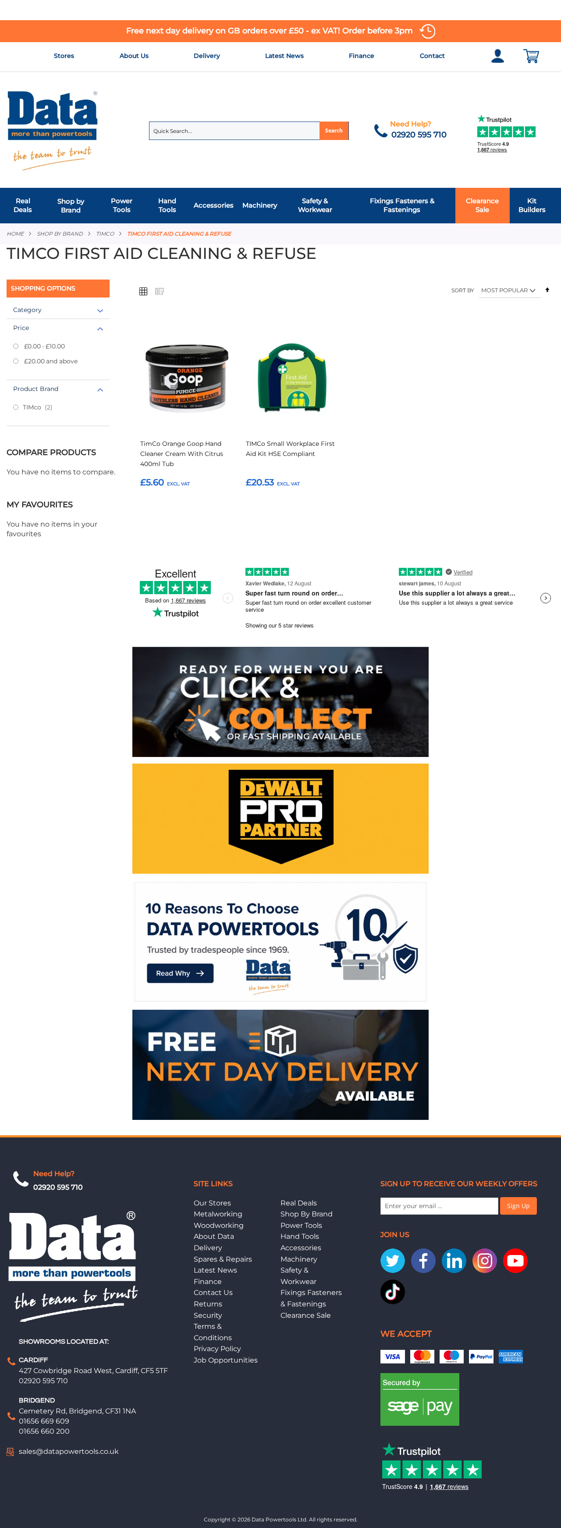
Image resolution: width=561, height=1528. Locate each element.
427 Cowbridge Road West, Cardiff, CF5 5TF (93, 1371)
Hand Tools (299, 1236)
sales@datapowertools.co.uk (69, 1451)
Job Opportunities (226, 1360)
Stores (64, 56)
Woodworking (219, 1225)
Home (15, 233)
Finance (361, 56)
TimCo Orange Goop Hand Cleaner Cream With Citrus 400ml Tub (181, 454)
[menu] (280, 205)
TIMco (105, 233)
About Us (134, 56)
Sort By (462, 290)
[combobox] (248, 131)
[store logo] (53, 130)
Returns (208, 1304)
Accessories (300, 1248)
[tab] (280, 205)
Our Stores (212, 1203)
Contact (432, 56)
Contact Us (213, 1292)
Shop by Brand (60, 233)
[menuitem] (25, 205)
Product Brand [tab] (35, 389)
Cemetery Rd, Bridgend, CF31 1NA (77, 1411)
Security (208, 1315)
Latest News (284, 56)
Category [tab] (27, 310)
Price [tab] (21, 328)
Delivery (207, 56)
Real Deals (298, 1203)
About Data (214, 1236)
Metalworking (218, 1214)
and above (51, 361)
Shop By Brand (306, 1214)
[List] (159, 291)
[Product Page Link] (186, 379)
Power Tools (301, 1225)
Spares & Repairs (223, 1259)
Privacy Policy (217, 1349)
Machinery (298, 1259)
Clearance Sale (305, 1315)
